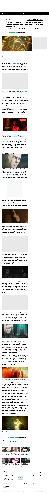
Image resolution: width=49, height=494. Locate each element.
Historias (34, 483)
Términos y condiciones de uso (23, 471)
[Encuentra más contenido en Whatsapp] (7, 32)
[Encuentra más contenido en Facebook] (3, 32)
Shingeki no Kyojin (6, 441)
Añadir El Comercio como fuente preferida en (35, 19)
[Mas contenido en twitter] (24, 483)
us (33, 475)
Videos (40, 472)
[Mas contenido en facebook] (22, 483)
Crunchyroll (19, 441)
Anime (15, 441)
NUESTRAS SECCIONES (36, 471)
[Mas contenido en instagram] (27, 483)
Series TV (12, 441)
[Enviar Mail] (2, 58)
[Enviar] (2, 15)
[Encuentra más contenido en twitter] (5, 32)
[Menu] (3, 13)
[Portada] (5, 473)
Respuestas (35, 472)
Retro (40, 478)
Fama (34, 478)
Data (40, 475)
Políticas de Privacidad (21, 473)
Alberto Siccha (6, 58)
